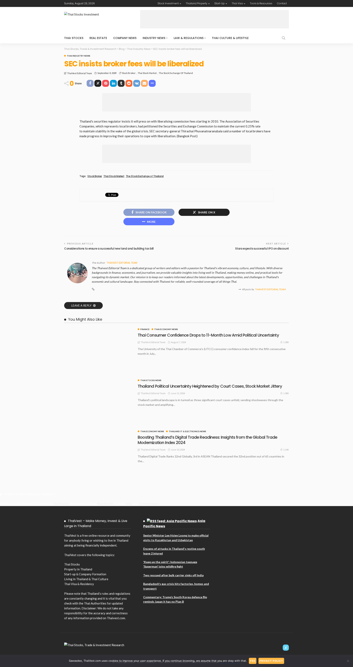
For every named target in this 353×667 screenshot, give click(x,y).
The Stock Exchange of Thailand (176, 73)
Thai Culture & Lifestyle (230, 38)
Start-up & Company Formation (85, 574)
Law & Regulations (188, 38)
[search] (283, 38)
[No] (348, 661)
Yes (252, 660)
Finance (145, 329)
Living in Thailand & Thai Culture (86, 579)
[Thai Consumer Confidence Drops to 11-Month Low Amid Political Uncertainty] (99, 329)
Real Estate (98, 38)
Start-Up (219, 3)
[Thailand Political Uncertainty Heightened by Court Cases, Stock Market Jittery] (99, 381)
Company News (124, 38)
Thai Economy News (166, 329)
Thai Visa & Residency (79, 584)
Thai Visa (237, 3)
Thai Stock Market (147, 73)
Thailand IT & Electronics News (187, 431)
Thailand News (149, 503)
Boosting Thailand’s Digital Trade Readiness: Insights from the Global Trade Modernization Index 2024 (207, 439)
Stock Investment (168, 3)
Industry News (154, 38)
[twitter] (286, 648)
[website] (93, 289)
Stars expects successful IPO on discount (262, 249)
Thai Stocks (73, 38)
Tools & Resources (261, 3)
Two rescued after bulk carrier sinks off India (173, 575)
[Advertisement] (214, 19)
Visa (129, 503)
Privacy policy (271, 660)
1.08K (286, 342)
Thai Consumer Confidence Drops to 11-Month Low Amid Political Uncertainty (208, 335)
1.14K (286, 449)
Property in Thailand (78, 569)
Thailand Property (196, 3)
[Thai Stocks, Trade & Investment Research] (94, 644)
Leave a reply (81, 305)
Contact (282, 3)
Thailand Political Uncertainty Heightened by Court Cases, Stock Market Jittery (210, 386)
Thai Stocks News (150, 380)
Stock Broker (129, 73)
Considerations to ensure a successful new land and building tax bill (109, 249)
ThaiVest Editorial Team (79, 73)
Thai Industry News (78, 56)
